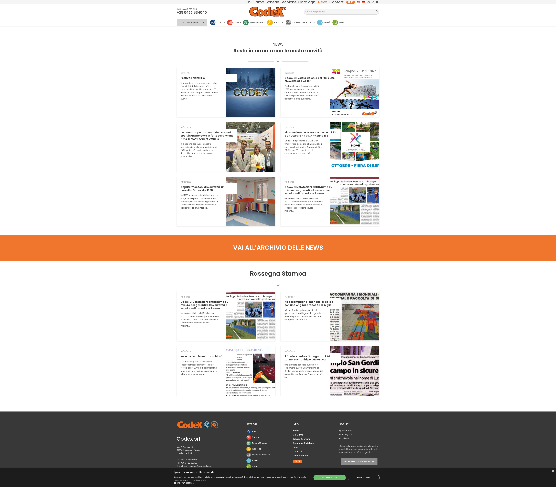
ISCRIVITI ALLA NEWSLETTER (359, 461)
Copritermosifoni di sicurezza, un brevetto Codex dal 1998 (203, 188)
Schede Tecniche (301, 439)
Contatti (297, 451)
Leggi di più (201, 480)
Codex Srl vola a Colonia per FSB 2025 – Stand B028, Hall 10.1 (311, 79)
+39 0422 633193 (189, 463)
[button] (241, 483)
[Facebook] (368, 2)
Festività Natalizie (193, 78)
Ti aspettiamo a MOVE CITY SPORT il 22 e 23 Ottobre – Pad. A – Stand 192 (310, 134)
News (295, 447)
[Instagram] (373, 2)
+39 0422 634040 (189, 459)
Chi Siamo (298, 434)
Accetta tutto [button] (329, 477)
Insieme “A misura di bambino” (201, 356)
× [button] (553, 471)
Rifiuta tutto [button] (364, 477)
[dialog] (278, 477)
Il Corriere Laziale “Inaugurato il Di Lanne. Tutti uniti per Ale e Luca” (307, 358)
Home (296, 430)
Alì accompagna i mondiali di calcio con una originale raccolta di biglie (309, 303)
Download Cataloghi (303, 443)
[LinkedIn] (377, 2)
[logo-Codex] (268, 12)
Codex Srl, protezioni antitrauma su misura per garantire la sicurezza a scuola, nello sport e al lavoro (308, 190)
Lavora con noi (300, 455)
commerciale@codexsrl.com (198, 466)
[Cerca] (377, 11)
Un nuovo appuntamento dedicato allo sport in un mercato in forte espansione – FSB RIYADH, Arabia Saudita (207, 135)
